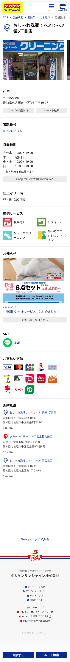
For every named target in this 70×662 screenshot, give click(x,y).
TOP (5, 17)
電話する (18, 655)
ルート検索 (51, 655)
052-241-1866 (12, 131)
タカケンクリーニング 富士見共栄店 (31, 436)
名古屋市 (45, 17)
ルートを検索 (51, 110)
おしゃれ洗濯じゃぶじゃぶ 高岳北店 (31, 460)
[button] (33, 60)
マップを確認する (18, 110)
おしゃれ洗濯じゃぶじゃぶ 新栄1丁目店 (33, 412)
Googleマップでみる (35, 539)
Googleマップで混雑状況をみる (35, 179)
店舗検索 (18, 17)
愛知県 (31, 17)
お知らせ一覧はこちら (35, 320)
